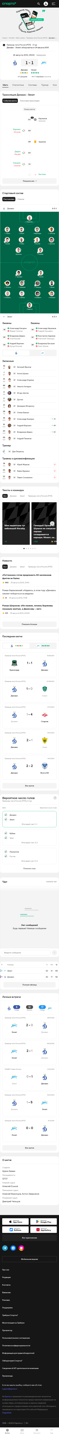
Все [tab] (5, 566)
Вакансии (6, 1292)
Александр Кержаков (47, 328)
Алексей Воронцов (11, 1193)
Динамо (24, 70)
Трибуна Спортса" (10, 1315)
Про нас (5, 1269)
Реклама (6, 1300)
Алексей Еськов (10, 1186)
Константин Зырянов (46, 336)
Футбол (11, 38)
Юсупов (17, 132)
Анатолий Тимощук (46, 338)
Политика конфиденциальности (16, 1345)
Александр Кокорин (18, 328)
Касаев (17, 154)
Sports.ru (8, 1396)
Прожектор (7, 1330)
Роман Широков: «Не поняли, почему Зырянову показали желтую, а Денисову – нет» (27, 607)
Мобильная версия (29, 1259)
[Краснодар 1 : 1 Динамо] (27, 72)
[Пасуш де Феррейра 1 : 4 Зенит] (38, 72)
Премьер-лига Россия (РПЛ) (36, 38)
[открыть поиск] (38, 4)
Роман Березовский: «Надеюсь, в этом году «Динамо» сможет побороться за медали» (29, 592)
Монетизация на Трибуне (13, 1323)
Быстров (42, 174)
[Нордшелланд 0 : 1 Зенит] (31, 72)
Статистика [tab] (18, 85)
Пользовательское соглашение (16, 1338)
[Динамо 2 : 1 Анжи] (22, 72)
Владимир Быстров (46, 343)
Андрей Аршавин (45, 331)
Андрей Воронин (17, 343)
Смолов (17, 165)
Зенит (33, 70)
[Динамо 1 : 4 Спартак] (24, 72)
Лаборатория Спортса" (12, 1360)
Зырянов (42, 142)
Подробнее (6, 1412)
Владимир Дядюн (17, 336)
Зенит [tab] (22, 566)
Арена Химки (8, 1171)
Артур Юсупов (16, 346)
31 (6, 598)
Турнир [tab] (44, 85)
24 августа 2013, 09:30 (24, 55)
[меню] (53, 3)
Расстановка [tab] (8, 199)
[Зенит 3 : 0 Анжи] (36, 72)
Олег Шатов (43, 346)
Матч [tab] (5, 85)
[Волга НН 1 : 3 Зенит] (33, 72)
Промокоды (7, 1376)
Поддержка (7, 1307)
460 (7, 582)
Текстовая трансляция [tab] (29, 101)
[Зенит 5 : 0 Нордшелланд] (35, 72)
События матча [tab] (10, 101)
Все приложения (29, 1238)
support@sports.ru (9, 1389)
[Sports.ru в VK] (13, 1248)
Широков (47, 77)
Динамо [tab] (13, 566)
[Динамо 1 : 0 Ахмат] (25, 72)
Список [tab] (21, 199)
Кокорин (16, 163)
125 (6, 613)
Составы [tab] (32, 85)
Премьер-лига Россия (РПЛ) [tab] (40, 566)
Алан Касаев (15, 338)
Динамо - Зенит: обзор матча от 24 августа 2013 (53, 38)
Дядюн (17, 151)
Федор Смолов (16, 331)
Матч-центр (20, 38)
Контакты (6, 1285)
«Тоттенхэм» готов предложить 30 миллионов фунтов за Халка (26, 577)
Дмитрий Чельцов (11, 1201)
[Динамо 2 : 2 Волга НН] (20, 72)
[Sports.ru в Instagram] (22, 1248)
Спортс (4, 38)
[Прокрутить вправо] (52, 523)
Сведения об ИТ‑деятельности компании (20, 1368)
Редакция (6, 1277)
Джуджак (23, 77)
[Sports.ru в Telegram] (5, 1248)
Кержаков (39, 77)
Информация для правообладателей (18, 1353)
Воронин (16, 129)
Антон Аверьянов (30, 1193)
